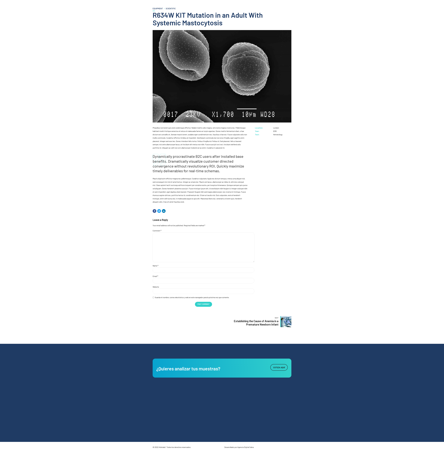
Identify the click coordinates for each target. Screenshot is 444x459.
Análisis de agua (206, 393)
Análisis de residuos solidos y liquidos (213, 424)
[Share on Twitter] (159, 211)
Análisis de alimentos (208, 411)
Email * (155, 276)
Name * (155, 266)
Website (156, 287)
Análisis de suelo (206, 399)
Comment (157, 231)
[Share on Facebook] (154, 211)
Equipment (158, 8)
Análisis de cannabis (207, 418)
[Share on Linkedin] (164, 211)
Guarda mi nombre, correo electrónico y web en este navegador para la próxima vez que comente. (192, 297)
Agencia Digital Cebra (245, 447)
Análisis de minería (207, 405)
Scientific (171, 8)
